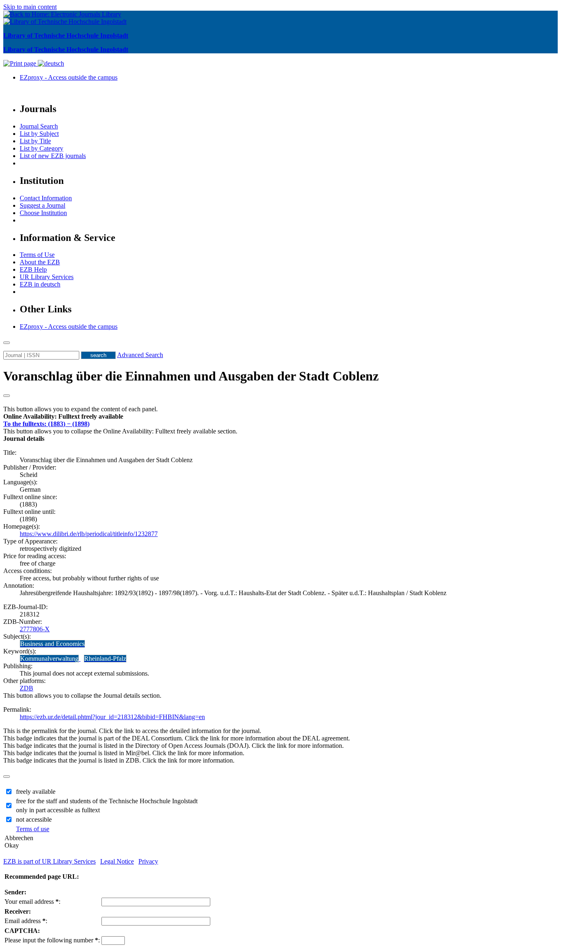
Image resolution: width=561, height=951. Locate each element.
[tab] (280, 416)
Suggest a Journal (42, 205)
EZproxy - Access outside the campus (68, 77)
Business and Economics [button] (52, 643)
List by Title (35, 140)
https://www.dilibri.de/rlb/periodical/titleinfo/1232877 (89, 533)
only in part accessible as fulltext (58, 810)
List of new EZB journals (53, 155)
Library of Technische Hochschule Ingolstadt (65, 35)
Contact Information (46, 198)
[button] (63, 416)
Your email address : (32, 901)
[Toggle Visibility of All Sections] (6, 395)
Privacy (148, 861)
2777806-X (35, 629)
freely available (35, 791)
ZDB (26, 688)
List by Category (41, 148)
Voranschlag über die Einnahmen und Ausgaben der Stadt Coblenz (191, 376)
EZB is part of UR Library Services (49, 861)
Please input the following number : (52, 940)
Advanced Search (140, 354)
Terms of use (32, 828)
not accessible (34, 819)
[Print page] (20, 63)
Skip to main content (30, 6)
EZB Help (33, 269)
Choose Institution (43, 212)
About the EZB (40, 262)
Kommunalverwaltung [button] (49, 658)
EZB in (40, 284)
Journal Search (39, 126)
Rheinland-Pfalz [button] (105, 658)
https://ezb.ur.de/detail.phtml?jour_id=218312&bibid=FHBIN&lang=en (112, 716)
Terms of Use (37, 254)
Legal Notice (117, 861)
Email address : (26, 920)
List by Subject (39, 133)
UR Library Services (47, 276)
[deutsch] (51, 63)
